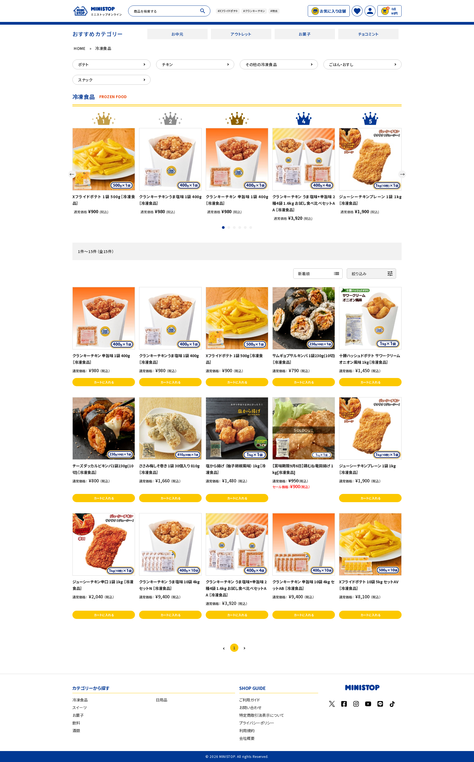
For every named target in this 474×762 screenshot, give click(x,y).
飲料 (76, 723)
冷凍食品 (103, 48)
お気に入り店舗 (333, 11)
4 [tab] (240, 228)
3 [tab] (235, 228)
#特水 (274, 11)
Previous (72, 174)
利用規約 (247, 730)
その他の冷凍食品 (261, 64)
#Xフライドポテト (228, 11)
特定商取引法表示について (261, 715)
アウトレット (241, 34)
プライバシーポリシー (256, 723)
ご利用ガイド (249, 700)
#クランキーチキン (254, 11)
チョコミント (368, 34)
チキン (167, 64)
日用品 (161, 700)
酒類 (76, 730)
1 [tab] (224, 228)
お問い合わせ (250, 707)
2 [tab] (229, 228)
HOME (80, 48)
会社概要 (247, 738)
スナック (85, 80)
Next (402, 174)
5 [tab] (246, 228)
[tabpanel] (103, 171)
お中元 (177, 34)
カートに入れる (104, 382)
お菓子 (305, 34)
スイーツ (79, 707)
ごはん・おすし (341, 64)
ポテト (83, 64)
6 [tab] (251, 228)
